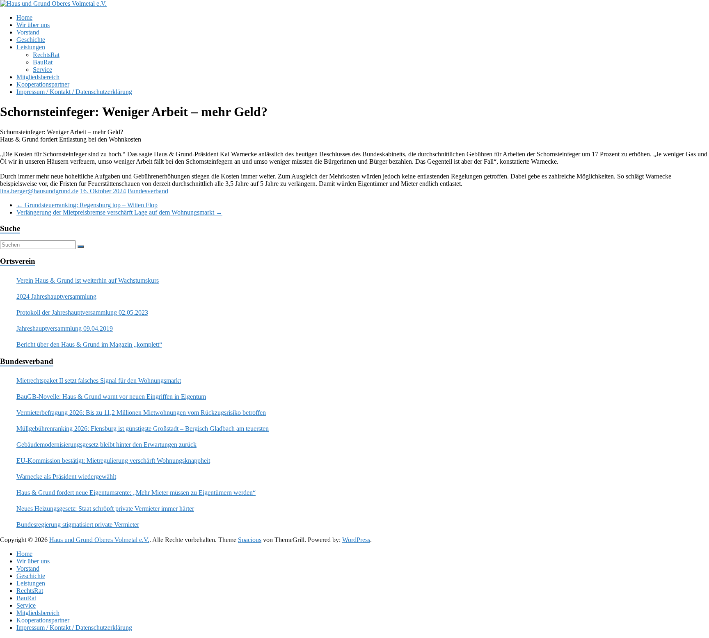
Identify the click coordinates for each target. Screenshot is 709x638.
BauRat (43, 62)
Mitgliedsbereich (37, 76)
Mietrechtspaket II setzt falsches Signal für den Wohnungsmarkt (98, 380)
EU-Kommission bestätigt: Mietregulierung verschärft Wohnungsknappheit (113, 460)
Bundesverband (148, 191)
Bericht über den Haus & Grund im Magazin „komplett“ (89, 344)
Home (24, 17)
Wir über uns (33, 24)
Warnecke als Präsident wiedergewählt (66, 476)
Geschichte (30, 39)
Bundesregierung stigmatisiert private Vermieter (77, 524)
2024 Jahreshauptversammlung (56, 296)
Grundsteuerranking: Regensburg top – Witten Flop (87, 204)
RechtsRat (46, 54)
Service (42, 69)
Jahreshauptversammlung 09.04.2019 (64, 328)
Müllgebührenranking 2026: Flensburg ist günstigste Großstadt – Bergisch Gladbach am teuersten (142, 428)
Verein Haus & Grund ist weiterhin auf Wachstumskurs (87, 280)
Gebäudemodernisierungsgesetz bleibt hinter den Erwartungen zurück (106, 444)
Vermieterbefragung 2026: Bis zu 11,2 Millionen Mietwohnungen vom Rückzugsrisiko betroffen (141, 412)
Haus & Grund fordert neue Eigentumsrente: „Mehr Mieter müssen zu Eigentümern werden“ (136, 492)
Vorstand (27, 32)
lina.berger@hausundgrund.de (39, 191)
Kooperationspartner (42, 84)
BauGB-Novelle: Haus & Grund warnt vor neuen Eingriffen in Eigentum (111, 396)
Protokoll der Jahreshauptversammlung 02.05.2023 (82, 312)
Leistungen (30, 46)
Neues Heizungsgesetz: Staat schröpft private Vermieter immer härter (105, 508)
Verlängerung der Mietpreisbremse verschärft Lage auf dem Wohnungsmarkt (119, 212)
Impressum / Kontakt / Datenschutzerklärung (74, 91)
